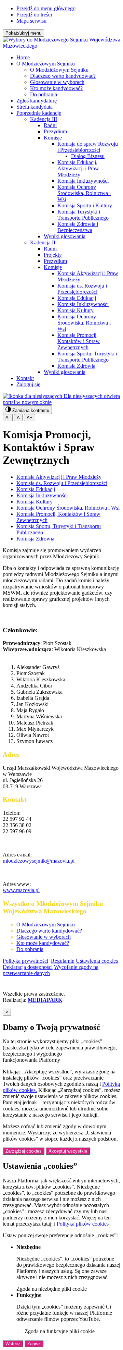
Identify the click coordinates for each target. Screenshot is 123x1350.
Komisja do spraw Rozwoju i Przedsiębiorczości (87, 147)
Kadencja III (43, 119)
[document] (61, 1178)
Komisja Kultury (75, 310)
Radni (50, 125)
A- (7, 417)
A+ (29, 417)
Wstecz (12, 1343)
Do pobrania (43, 94)
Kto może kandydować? (56, 88)
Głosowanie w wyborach (57, 82)
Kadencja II (42, 242)
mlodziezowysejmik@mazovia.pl (38, 861)
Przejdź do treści (34, 14)
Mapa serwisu (31, 21)
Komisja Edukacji (76, 298)
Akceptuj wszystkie (68, 1151)
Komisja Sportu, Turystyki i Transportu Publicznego (87, 357)
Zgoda (51, 1289)
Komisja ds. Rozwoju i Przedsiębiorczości (82, 289)
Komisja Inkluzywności (83, 181)
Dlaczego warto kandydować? (63, 76)
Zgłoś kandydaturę (36, 101)
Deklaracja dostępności (28, 967)
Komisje (53, 138)
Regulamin (62, 961)
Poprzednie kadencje (38, 113)
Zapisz (34, 1343)
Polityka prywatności (25, 961)
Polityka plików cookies (83, 1224)
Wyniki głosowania (64, 236)
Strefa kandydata (34, 107)
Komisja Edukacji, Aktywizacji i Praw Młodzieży (78, 168)
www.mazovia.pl (21, 890)
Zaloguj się (28, 384)
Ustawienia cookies (97, 961)
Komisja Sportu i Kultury (84, 205)
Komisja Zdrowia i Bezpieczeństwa (77, 227)
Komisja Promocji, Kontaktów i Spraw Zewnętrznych (78, 341)
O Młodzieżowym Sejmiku (45, 63)
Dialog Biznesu (88, 156)
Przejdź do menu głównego (46, 8)
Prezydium (55, 131)
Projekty (53, 255)
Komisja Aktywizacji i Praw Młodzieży (58, 477)
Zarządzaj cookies (23, 1151)
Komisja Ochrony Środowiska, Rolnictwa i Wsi (84, 193)
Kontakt (25, 378)
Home (23, 57)
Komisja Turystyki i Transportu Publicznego (83, 215)
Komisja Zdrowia (76, 366)
